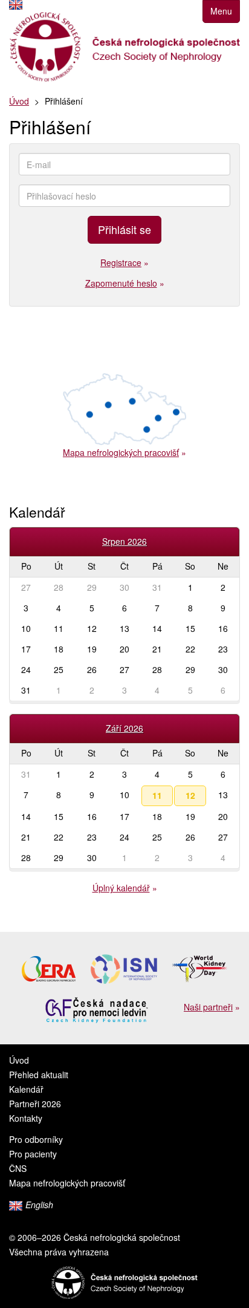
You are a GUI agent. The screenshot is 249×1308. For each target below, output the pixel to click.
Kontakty (25, 1118)
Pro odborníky (36, 1139)
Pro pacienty (33, 1154)
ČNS (18, 1168)
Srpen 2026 (124, 541)
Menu (221, 11)
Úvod (19, 101)
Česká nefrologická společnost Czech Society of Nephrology (124, 1282)
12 (190, 795)
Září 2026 (124, 728)
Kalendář (26, 1089)
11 (157, 795)
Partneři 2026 (35, 1104)
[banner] (124, 47)
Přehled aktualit (38, 1075)
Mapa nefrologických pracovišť (67, 1183)
